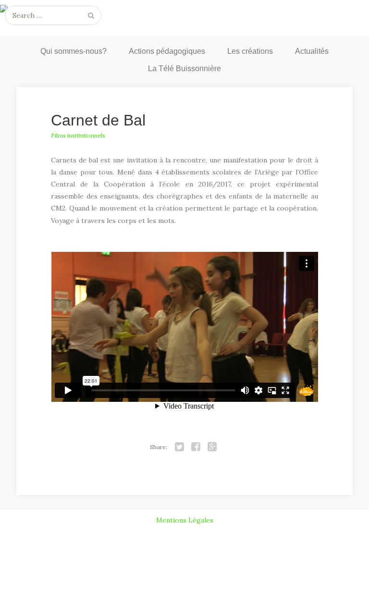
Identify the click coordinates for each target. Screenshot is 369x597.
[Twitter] (179, 447)
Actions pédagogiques (167, 51)
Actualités (312, 51)
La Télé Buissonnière (184, 68)
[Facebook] (196, 447)
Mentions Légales (184, 520)
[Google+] (212, 447)
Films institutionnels (78, 135)
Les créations (250, 51)
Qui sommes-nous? (73, 51)
